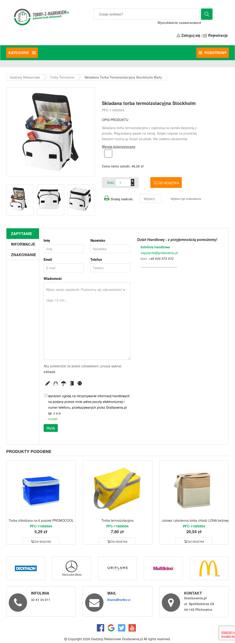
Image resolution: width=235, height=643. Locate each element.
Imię (47, 240)
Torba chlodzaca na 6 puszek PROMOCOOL (41, 520)
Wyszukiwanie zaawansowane (179, 22)
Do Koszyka (43, 541)
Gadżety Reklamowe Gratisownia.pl (117, 639)
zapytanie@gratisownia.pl (159, 252)
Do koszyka (169, 183)
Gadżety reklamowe (25, 77)
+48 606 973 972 (161, 258)
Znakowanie (23, 254)
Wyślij (51, 428)
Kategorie (19, 52)
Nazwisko (97, 240)
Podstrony (215, 52)
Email (48, 259)
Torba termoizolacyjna (117, 520)
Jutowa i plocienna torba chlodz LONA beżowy (195, 520)
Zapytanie (21, 233)
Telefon (96, 259)
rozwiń (53, 418)
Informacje (23, 244)
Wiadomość (53, 278)
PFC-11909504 (113, 110)
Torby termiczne (62, 77)
